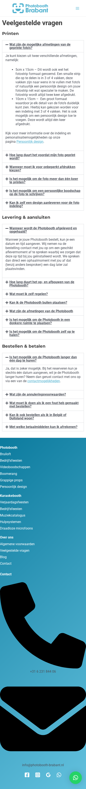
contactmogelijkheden (43, 381)
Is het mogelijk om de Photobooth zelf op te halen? (42, 333)
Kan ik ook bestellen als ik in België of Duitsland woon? (37, 416)
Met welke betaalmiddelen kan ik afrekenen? (43, 427)
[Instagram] (37, 774)
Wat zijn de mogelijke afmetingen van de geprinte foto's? (40, 46)
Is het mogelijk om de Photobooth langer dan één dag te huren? (43, 358)
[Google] (48, 774)
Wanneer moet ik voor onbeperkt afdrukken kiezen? (42, 168)
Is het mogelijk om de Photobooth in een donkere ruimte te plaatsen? (39, 321)
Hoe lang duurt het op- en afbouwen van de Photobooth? (41, 283)
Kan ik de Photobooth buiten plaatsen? (38, 303)
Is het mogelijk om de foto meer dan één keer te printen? (43, 180)
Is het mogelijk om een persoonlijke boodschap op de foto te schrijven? (44, 192)
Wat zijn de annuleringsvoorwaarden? (37, 394)
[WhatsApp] (59, 774)
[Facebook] (27, 774)
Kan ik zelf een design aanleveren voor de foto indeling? (44, 204)
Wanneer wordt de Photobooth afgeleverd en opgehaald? (43, 230)
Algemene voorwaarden (17, 544)
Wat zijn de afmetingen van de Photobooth (41, 311)
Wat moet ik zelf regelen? (28, 294)
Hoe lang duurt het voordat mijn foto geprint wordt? (42, 156)
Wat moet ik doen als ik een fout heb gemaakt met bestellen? (43, 404)
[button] (43, 46)
